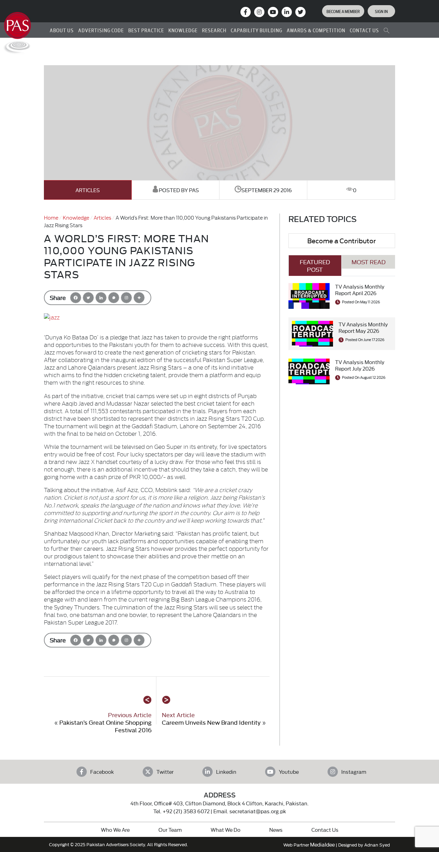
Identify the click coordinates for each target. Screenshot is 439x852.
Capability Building (256, 30)
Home (51, 217)
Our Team (170, 829)
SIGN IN (381, 11)
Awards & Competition (316, 30)
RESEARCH (214, 30)
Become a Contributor (341, 240)
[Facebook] (75, 297)
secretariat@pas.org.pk (257, 811)
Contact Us (325, 829)
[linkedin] (287, 12)
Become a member (343, 11)
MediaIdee (322, 844)
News (276, 829)
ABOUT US (62, 30)
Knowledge (76, 217)
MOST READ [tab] (368, 261)
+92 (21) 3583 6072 (186, 811)
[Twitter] (88, 297)
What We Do (225, 829)
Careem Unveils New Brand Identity (211, 722)
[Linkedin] (101, 297)
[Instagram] (259, 12)
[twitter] (300, 12)
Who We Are (115, 829)
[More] (139, 297)
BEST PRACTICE (146, 30)
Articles (87, 190)
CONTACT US (364, 30)
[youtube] (273, 12)
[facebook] (245, 12)
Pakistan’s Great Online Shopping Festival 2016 (105, 726)
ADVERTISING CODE (101, 30)
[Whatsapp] (113, 297)
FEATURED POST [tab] (315, 265)
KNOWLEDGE (183, 30)
